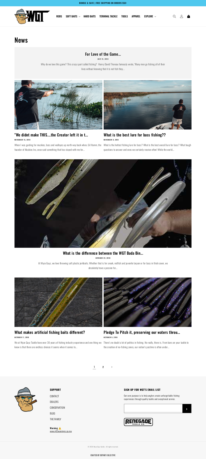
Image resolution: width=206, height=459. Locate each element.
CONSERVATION (57, 407)
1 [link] (94, 367)
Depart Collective (108, 455)
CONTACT (54, 396)
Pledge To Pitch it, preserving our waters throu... (142, 332)
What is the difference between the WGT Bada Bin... (103, 252)
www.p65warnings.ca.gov (61, 431)
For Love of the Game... (103, 53)
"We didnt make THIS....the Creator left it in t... (51, 134)
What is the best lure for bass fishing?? (135, 134)
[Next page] (111, 367)
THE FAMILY (55, 419)
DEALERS (54, 402)
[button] (73, 16)
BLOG (52, 413)
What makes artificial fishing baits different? (49, 332)
